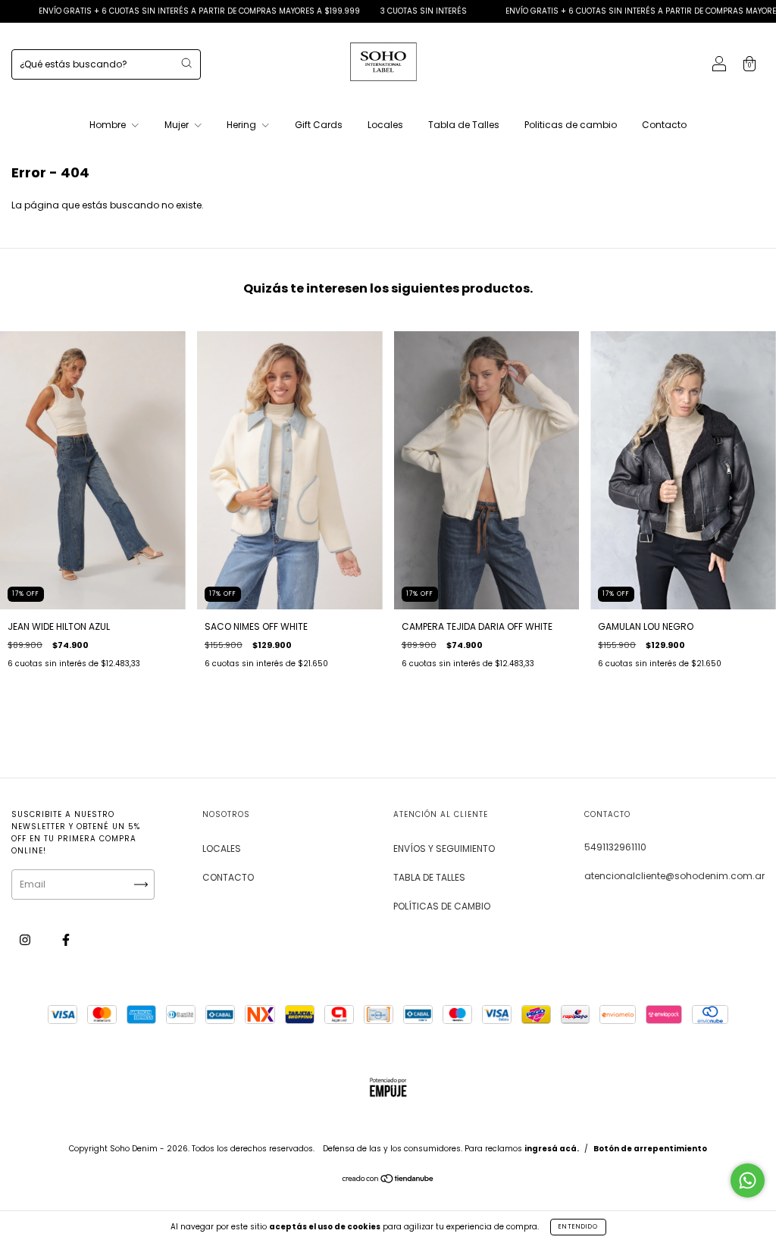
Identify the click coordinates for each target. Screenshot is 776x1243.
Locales (385, 124)
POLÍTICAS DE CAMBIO (441, 906)
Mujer (177, 124)
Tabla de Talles (463, 124)
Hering (242, 124)
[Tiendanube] (388, 1180)
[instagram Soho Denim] (26, 939)
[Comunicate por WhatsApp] (748, 1180)
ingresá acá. (551, 1148)
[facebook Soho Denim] (66, 939)
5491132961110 (615, 847)
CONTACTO (228, 877)
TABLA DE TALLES (429, 877)
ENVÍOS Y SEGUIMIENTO (444, 848)
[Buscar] (186, 63)
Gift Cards (319, 124)
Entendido (578, 1227)
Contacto (664, 124)
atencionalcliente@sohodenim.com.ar (674, 875)
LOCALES (221, 848)
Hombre (108, 124)
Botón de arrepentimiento (650, 1148)
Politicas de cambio (570, 124)
